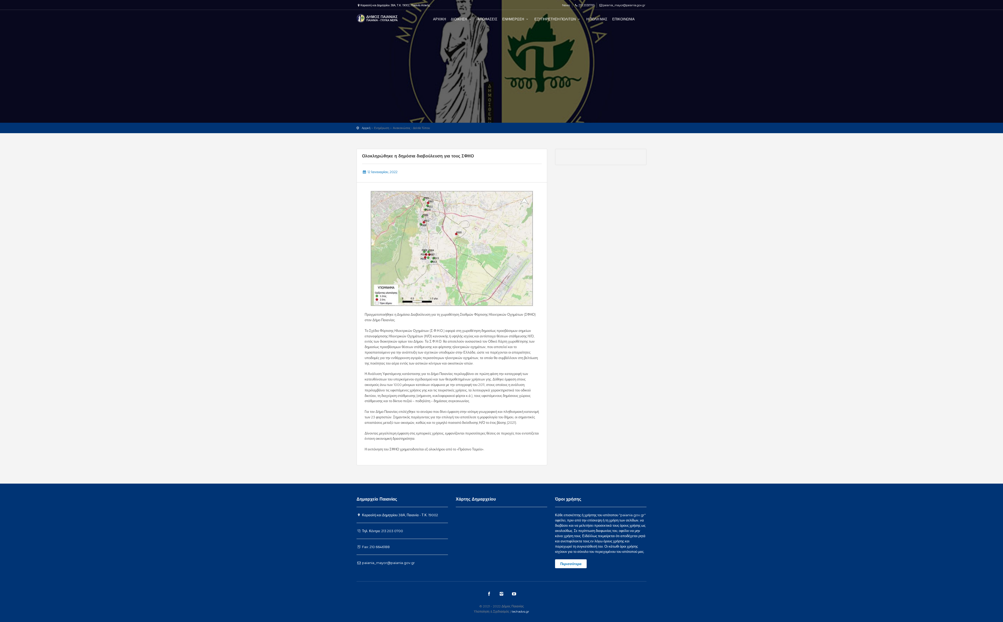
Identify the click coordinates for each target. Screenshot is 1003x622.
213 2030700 (586, 5)
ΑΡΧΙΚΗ (439, 19)
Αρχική (366, 128)
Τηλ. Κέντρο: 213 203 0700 (382, 531)
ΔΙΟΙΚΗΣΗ (459, 19)
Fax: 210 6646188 (375, 547)
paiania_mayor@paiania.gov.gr (624, 5)
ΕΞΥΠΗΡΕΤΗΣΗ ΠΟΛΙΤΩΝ (555, 19)
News (565, 5)
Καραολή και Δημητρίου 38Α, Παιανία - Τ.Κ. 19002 (399, 515)
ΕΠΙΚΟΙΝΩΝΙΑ (623, 19)
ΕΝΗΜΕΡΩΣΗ (513, 19)
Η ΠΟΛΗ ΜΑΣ (596, 19)
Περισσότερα (570, 564)
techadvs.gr (520, 611)
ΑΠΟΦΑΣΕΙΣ (487, 19)
